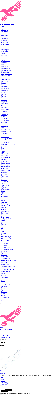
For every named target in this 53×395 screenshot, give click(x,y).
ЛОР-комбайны (3, 29)
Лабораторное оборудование (4, 30)
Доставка (2, 26)
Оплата (2, 332)
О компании (2, 25)
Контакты (2, 27)
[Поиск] (0, 303)
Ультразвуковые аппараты (4, 384)
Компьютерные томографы (4, 31)
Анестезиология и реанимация (5, 334)
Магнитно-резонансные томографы (5, 32)
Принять (1, 394)
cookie (6, 393)
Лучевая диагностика (4, 382)
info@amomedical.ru (2, 373)
